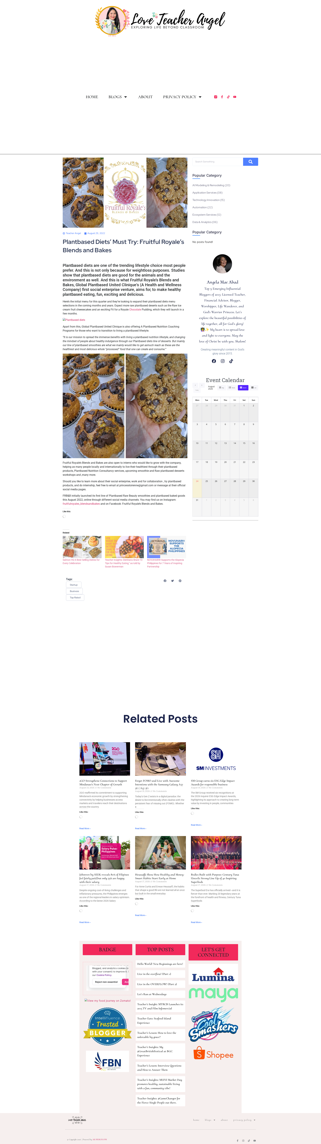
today (197, 390)
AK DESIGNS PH (99, 1139)
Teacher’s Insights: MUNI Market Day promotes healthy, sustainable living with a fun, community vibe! (159, 1084)
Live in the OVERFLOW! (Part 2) (157, 984)
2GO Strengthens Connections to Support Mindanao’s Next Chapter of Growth (103, 782)
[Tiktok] (228, 96)
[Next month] (202, 385)
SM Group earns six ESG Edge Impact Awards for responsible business (213, 782)
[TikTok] (231, 361)
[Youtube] (234, 96)
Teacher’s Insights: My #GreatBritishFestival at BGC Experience (155, 1051)
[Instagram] (223, 361)
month (244, 388)
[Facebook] (214, 361)
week (233, 388)
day (223, 388)
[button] (165, 580)
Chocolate (135, 309)
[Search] (250, 162)
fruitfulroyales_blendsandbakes (81, 503)
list (255, 388)
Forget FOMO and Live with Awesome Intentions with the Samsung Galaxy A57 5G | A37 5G (159, 784)
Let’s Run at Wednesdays (152, 994)
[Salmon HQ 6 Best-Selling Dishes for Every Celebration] (82, 547)
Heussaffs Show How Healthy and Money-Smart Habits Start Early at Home (159, 876)
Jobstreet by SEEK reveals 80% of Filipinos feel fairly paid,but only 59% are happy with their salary (104, 878)
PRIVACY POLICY (179, 97)
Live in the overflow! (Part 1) (154, 974)
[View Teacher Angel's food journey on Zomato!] (108, 1000)
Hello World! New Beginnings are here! (160, 964)
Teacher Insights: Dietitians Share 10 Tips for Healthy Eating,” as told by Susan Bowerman (123, 563)
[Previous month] (195, 385)
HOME (92, 97)
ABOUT (145, 97)
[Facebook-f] (222, 96)
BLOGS (115, 97)
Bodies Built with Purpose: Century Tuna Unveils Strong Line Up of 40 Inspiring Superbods (215, 878)
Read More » (85, 828)
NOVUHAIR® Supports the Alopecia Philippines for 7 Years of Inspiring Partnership (165, 563)
